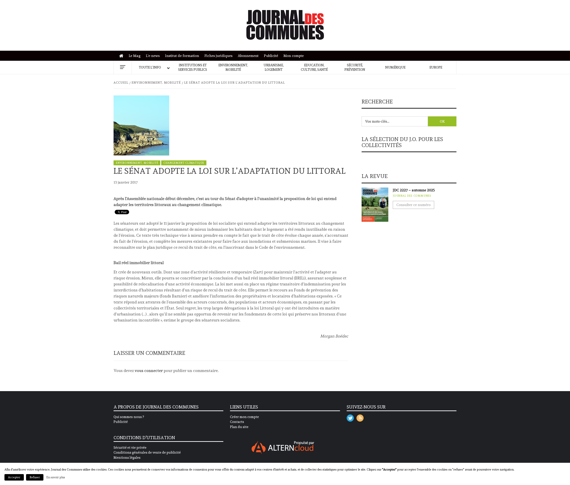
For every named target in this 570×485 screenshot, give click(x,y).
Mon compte (293, 56)
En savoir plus (55, 477)
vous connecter (149, 370)
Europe (436, 67)
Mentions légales (127, 458)
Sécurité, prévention (354, 67)
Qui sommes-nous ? (129, 417)
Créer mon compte (244, 417)
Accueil (122, 56)
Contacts (237, 422)
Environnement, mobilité (233, 67)
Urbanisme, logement (274, 67)
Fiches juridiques (218, 56)
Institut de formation (182, 56)
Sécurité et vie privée (130, 448)
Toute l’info (150, 67)
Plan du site (239, 427)
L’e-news (153, 56)
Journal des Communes (412, 195)
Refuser (35, 477)
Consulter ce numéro (413, 205)
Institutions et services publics (192, 67)
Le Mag (134, 56)
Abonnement (248, 56)
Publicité (271, 56)
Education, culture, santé (314, 67)
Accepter (14, 477)
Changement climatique (183, 162)
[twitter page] (350, 417)
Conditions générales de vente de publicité (147, 453)
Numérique (395, 67)
